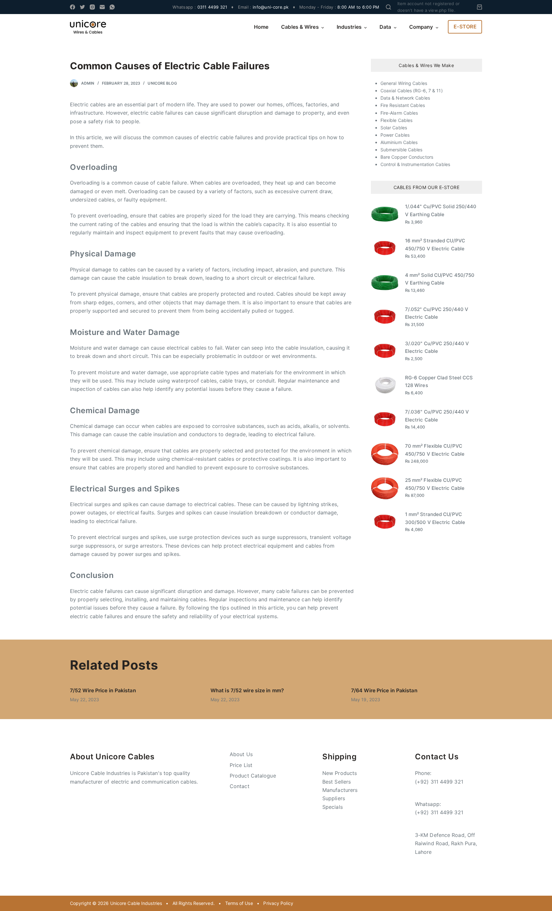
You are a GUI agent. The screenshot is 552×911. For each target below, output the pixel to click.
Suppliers (333, 798)
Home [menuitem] (261, 27)
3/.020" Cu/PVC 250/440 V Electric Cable (437, 347)
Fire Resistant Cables (402, 105)
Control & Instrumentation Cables (415, 164)
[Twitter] (82, 7)
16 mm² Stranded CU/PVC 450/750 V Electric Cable (435, 245)
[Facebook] (72, 7)
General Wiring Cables (403, 83)
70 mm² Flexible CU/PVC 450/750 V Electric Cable (434, 450)
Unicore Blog (162, 83)
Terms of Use (239, 903)
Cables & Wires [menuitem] (299, 27)
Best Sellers (336, 781)
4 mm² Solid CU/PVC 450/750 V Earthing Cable (440, 279)
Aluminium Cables (399, 142)
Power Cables (395, 135)
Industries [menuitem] (349, 27)
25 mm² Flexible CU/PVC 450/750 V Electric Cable (434, 484)
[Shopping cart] (479, 7)
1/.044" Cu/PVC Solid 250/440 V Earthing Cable (441, 210)
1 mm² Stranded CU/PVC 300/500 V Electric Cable (435, 518)
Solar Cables (393, 127)
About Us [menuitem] (241, 754)
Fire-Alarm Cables (399, 113)
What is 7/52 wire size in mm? (247, 690)
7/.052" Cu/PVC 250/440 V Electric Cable (436, 313)
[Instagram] (92, 7)
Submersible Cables (401, 149)
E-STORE (465, 26)
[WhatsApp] (112, 7)
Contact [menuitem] (239, 786)
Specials (332, 807)
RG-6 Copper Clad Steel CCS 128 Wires (439, 382)
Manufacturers (339, 790)
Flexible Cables (396, 120)
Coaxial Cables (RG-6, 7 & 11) (411, 90)
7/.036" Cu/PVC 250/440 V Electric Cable (437, 416)
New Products (339, 773)
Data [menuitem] (385, 27)
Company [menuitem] (421, 27)
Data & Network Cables (405, 98)
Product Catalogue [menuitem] (253, 775)
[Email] (102, 7)
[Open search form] (388, 7)
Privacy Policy (278, 903)
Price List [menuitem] (241, 765)
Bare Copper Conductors (406, 157)
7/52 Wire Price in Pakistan (103, 690)
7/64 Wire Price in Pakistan (384, 690)
